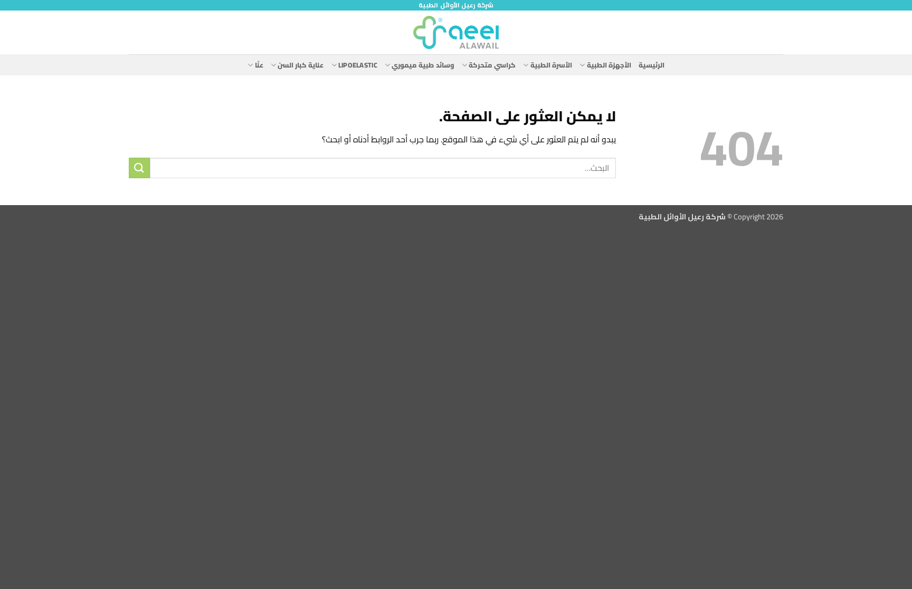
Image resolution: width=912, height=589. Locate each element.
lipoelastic (357, 65)
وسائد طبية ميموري (423, 65)
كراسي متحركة (492, 65)
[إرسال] (139, 168)
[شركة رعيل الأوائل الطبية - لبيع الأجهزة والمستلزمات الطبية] (456, 32)
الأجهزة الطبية (609, 65)
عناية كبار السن (301, 65)
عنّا (259, 65)
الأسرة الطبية (551, 65)
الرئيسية (651, 65)
